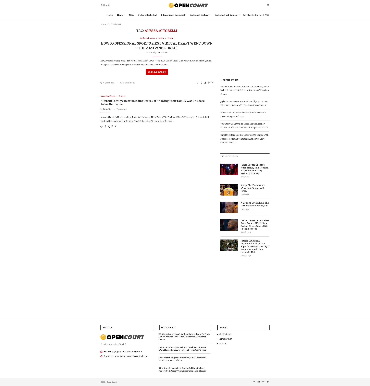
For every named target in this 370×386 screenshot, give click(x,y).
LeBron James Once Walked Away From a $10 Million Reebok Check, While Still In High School (255, 224)
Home (110, 15)
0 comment (129, 83)
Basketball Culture (199, 15)
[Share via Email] (212, 83)
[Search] (268, 5)
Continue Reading (157, 72)
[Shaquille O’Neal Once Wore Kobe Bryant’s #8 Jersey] (229, 190)
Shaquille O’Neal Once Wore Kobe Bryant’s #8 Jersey (253, 188)
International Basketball (173, 15)
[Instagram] (104, 5)
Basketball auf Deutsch (226, 15)
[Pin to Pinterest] (209, 83)
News (120, 15)
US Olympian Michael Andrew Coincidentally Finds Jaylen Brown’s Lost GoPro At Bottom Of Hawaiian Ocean (244, 90)
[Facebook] (101, 5)
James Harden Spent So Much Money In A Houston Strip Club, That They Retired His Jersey (255, 169)
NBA (131, 15)
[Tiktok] (108, 5)
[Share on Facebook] (202, 83)
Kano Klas (107, 109)
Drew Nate (162, 52)
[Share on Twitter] (205, 83)
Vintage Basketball (147, 15)
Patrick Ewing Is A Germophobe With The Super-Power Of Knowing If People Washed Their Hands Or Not (255, 246)
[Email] (106, 5)
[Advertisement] (245, 49)
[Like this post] (198, 83)
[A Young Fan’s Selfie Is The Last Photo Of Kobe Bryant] (229, 207)
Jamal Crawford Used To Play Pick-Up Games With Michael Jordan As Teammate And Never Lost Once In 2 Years (244, 139)
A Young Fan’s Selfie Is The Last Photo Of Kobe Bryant (255, 204)
